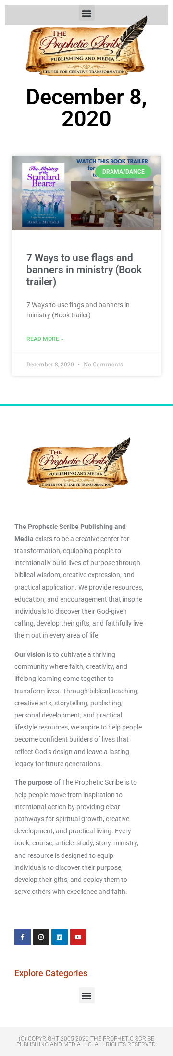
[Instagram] (41, 937)
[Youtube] (78, 937)
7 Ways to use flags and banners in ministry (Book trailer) (84, 270)
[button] (87, 995)
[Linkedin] (59, 937)
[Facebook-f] (22, 937)
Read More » (44, 339)
